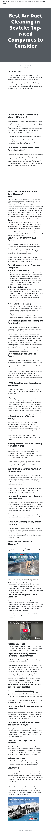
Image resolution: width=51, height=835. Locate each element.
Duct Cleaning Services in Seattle (24, 691)
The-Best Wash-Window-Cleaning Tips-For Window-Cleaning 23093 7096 (24, 2)
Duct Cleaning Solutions (21, 465)
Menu (5, 6)
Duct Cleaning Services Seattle (30, 479)
